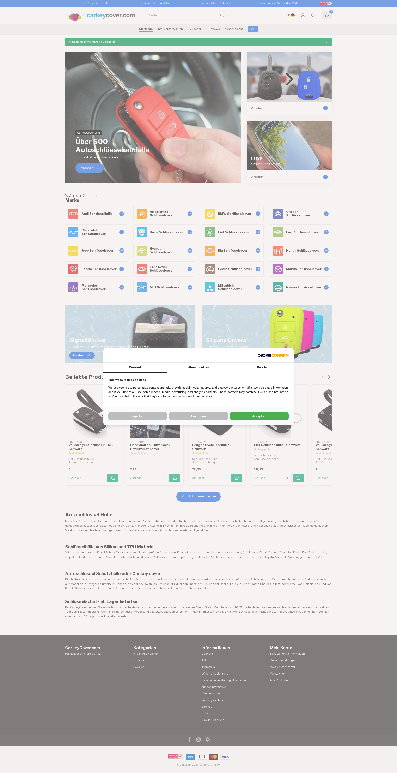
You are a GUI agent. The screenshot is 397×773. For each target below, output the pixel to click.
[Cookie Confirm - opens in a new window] (273, 355)
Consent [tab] (135, 367)
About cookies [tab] (198, 367)
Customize (198, 416)
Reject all (137, 416)
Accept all (259, 416)
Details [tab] (262, 367)
